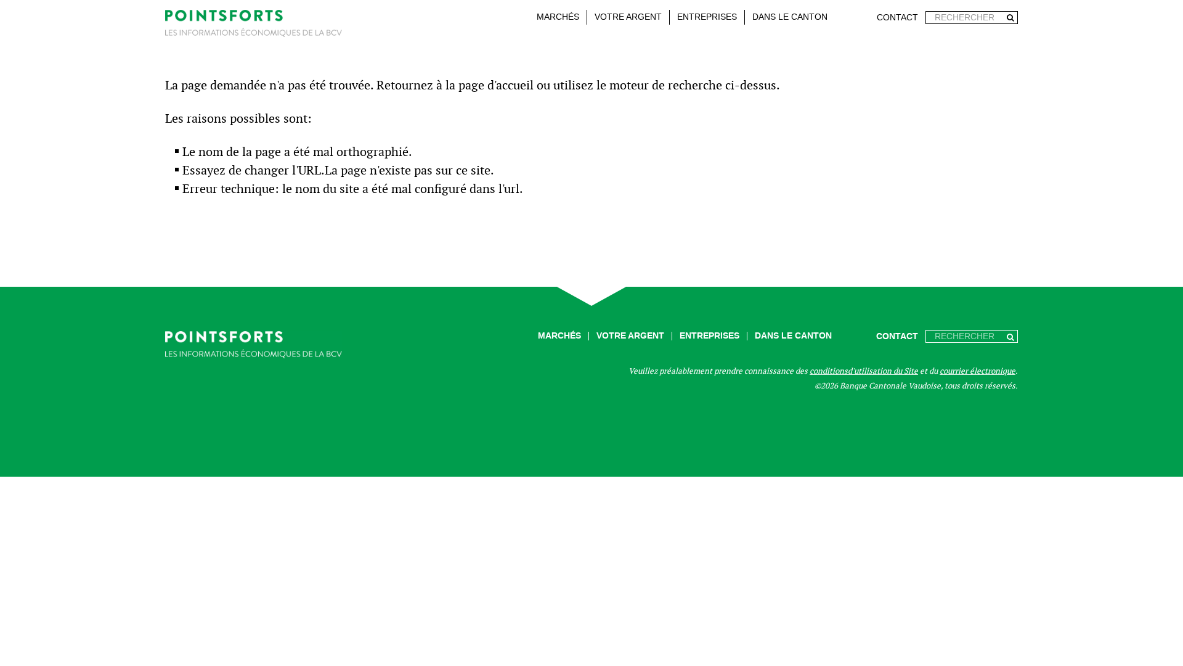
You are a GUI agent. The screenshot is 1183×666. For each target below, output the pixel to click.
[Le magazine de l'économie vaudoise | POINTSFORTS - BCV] (253, 25)
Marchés (558, 17)
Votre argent (628, 17)
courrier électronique (977, 371)
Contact (897, 17)
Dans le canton (789, 17)
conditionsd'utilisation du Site (864, 371)
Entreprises (707, 17)
